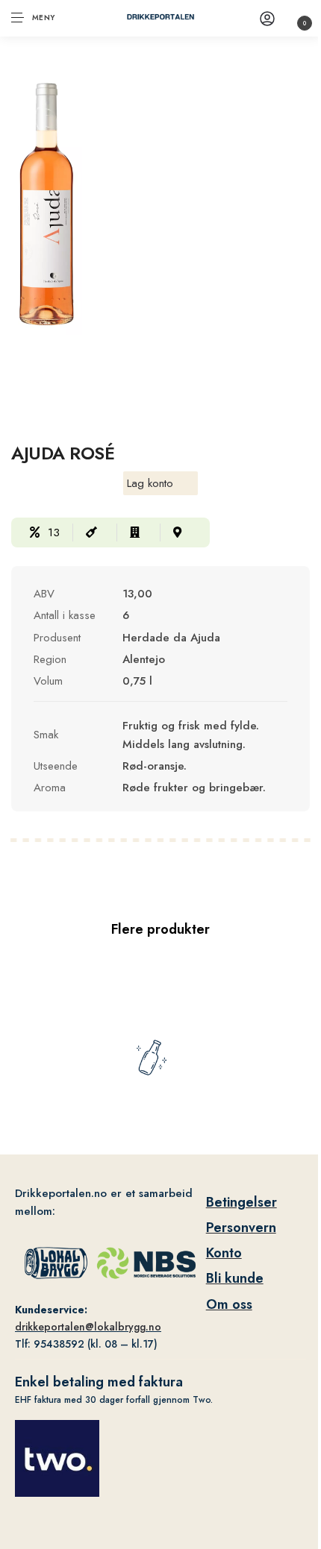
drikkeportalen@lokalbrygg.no (88, 1326)
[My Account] (267, 18)
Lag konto (150, 483)
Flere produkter (160, 929)
